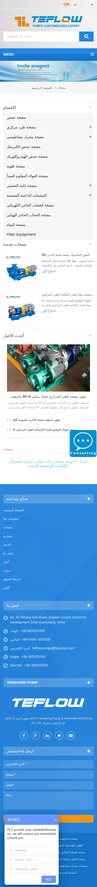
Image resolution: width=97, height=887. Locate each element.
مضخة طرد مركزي (21, 127)
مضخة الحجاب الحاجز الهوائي (29, 215)
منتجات (7, 527)
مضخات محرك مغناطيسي (72, 866)
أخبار (6, 562)
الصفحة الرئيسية (42, 88)
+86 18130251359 (32, 631)
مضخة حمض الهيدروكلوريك (27, 156)
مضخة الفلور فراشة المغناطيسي (66, 859)
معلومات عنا (10, 519)
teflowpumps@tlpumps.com (53, 648)
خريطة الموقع (12, 579)
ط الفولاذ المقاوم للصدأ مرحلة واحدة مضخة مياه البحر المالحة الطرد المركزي (68, 294)
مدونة (6, 570)
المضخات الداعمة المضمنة (26, 195)
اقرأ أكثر (47, 271)
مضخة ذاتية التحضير (22, 186)
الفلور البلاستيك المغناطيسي (66, 845)
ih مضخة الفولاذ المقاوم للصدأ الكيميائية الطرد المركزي (44, 430)
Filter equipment (21, 235)
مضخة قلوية (16, 166)
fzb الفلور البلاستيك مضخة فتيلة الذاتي (66, 255)
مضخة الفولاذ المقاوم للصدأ (27, 176)
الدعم (7, 544)
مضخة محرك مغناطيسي (25, 137)
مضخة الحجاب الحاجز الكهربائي (30, 205)
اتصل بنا (8, 553)
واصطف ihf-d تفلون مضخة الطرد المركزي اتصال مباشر (48, 396)
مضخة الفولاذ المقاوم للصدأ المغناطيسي (62, 852)
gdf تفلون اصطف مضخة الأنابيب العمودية (36, 420)
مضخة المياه (16, 225)
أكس (6, 588)
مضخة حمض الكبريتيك (24, 147)
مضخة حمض (16, 117)
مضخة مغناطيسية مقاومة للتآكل (59, 839)
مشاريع (7, 536)
